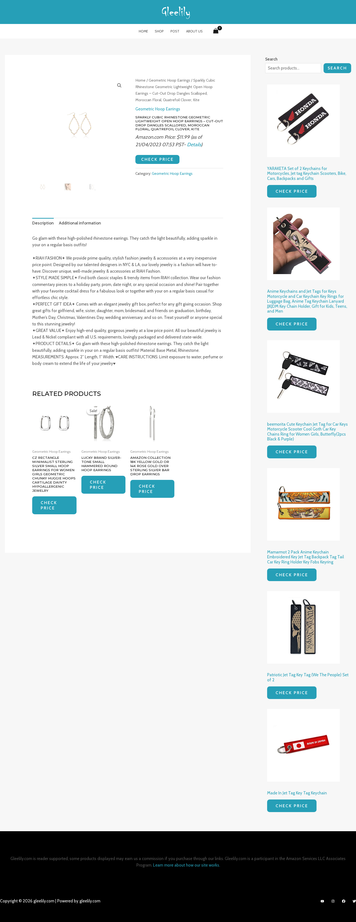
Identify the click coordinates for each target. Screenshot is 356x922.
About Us (194, 31)
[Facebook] (343, 901)
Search (337, 68)
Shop (159, 31)
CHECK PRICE (157, 159)
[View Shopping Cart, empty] (216, 31)
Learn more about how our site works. (186, 865)
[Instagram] (333, 901)
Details (194, 144)
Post (174, 31)
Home (143, 31)
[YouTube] (322, 901)
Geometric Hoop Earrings (169, 80)
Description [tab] (43, 223)
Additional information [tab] (80, 223)
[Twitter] (354, 901)
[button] (119, 85)
